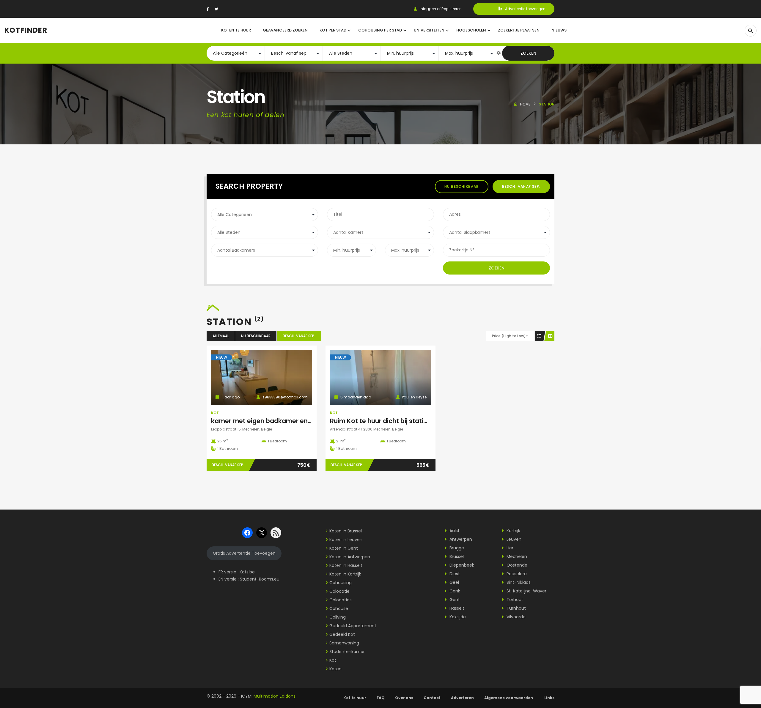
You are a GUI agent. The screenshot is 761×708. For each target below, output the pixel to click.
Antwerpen (460, 539)
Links (549, 697)
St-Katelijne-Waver (525, 591)
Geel (453, 582)
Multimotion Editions (274, 696)
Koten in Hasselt (345, 565)
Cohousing (340, 583)
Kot (215, 412)
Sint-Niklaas (518, 582)
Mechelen (516, 556)
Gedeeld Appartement (352, 626)
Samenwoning (344, 643)
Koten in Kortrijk (345, 574)
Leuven (513, 539)
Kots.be (247, 572)
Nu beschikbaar (461, 186)
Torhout (514, 600)
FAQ (381, 697)
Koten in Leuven (345, 540)
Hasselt (456, 608)
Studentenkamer (347, 652)
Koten (335, 669)
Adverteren (462, 697)
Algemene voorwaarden (509, 697)
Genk (454, 591)
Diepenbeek (461, 565)
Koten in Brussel (345, 531)
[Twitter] (216, 9)
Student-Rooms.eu (259, 579)
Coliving (337, 617)
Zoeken (528, 53)
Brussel (456, 556)
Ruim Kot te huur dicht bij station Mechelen (396, 421)
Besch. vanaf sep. (521, 186)
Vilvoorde (515, 617)
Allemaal (221, 335)
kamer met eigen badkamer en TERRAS (271, 421)
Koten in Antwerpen (349, 557)
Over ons (404, 697)
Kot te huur (354, 697)
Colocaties (340, 600)
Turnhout (515, 608)
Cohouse (338, 608)
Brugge (456, 548)
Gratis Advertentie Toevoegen (244, 553)
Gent (454, 600)
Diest (454, 574)
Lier (509, 548)
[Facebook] (208, 9)
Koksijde (457, 617)
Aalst (454, 531)
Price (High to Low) (509, 335)
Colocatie (339, 591)
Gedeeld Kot (342, 634)
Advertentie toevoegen (525, 8)
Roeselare (516, 574)
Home (525, 104)
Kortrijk (512, 531)
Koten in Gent (343, 548)
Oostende (516, 565)
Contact (432, 697)
